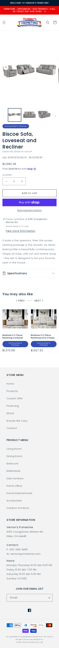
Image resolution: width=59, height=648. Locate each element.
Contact (12, 428)
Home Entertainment (19, 493)
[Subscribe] (48, 598)
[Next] (55, 116)
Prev (21, 300)
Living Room (14, 448)
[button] (4, 22)
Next (38, 300)
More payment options (29, 210)
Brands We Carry (17, 420)
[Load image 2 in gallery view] (29, 114)
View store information (20, 231)
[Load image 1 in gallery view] (14, 114)
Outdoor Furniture (18, 508)
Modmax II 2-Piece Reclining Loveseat (12, 336)
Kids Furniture (15, 478)
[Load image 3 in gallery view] (44, 114)
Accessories (14, 500)
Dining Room (15, 456)
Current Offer (15, 398)
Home (10, 383)
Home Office (14, 486)
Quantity (7, 174)
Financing (13, 406)
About (10, 413)
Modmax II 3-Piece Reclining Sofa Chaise (43, 336)
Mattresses (13, 471)
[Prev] (3, 116)
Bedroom (12, 463)
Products (12, 391)
